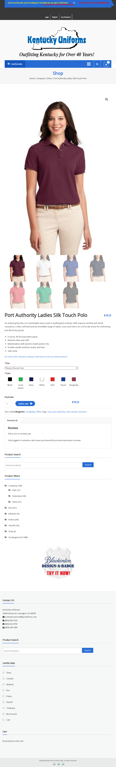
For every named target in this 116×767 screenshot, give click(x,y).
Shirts (49, 78)
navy (49, 411)
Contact (9, 678)
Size (7, 363)
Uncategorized (15, 537)
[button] (106, 99)
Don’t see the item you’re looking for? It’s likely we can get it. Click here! (38, 3)
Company (41, 78)
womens (83, 411)
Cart (8, 719)
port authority (59, 411)
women (74, 411)
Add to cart (23, 403)
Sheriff (11, 525)
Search (88, 464)
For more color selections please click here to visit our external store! (36, 356)
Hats (14, 490)
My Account (11, 714)
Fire (10, 507)
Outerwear (17, 496)
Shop (10, 531)
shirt (68, 411)
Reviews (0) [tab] (12, 420)
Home (32, 78)
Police (11, 519)
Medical (12, 513)
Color (8, 373)
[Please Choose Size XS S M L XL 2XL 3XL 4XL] (41, 368)
